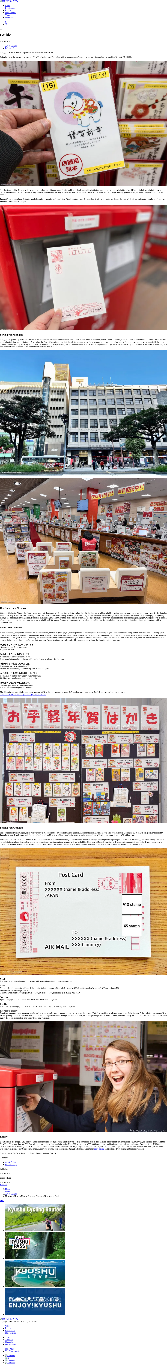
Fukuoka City (11, 48)
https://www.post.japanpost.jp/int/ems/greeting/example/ (23, 694)
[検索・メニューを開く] (1, 29)
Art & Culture (11, 46)
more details (99, 1149)
